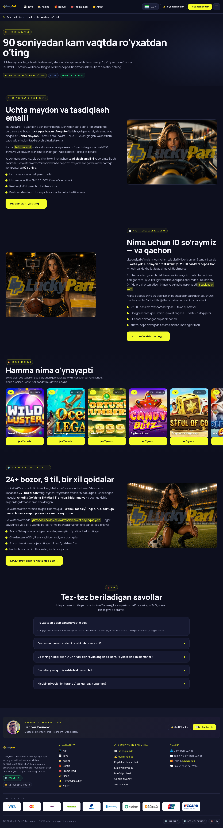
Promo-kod (79, 6)
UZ (153, 6)
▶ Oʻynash (24, 441)
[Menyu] (216, 6)
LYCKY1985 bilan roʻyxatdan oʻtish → (34, 560)
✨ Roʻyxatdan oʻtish (173, 6)
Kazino (43, 6)
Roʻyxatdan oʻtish (200, 6)
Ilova (28, 6)
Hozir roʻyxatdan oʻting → (148, 336)
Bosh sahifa (14, 17)
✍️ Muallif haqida (179, 727)
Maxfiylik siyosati (123, 767)
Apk (63, 750)
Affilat (98, 6)
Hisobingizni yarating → (26, 203)
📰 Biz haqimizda (204, 727)
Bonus (60, 6)
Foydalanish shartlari (126, 762)
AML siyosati (121, 784)
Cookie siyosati (123, 778)
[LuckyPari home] (10, 6)
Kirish (64, 776)
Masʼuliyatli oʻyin (123, 773)
